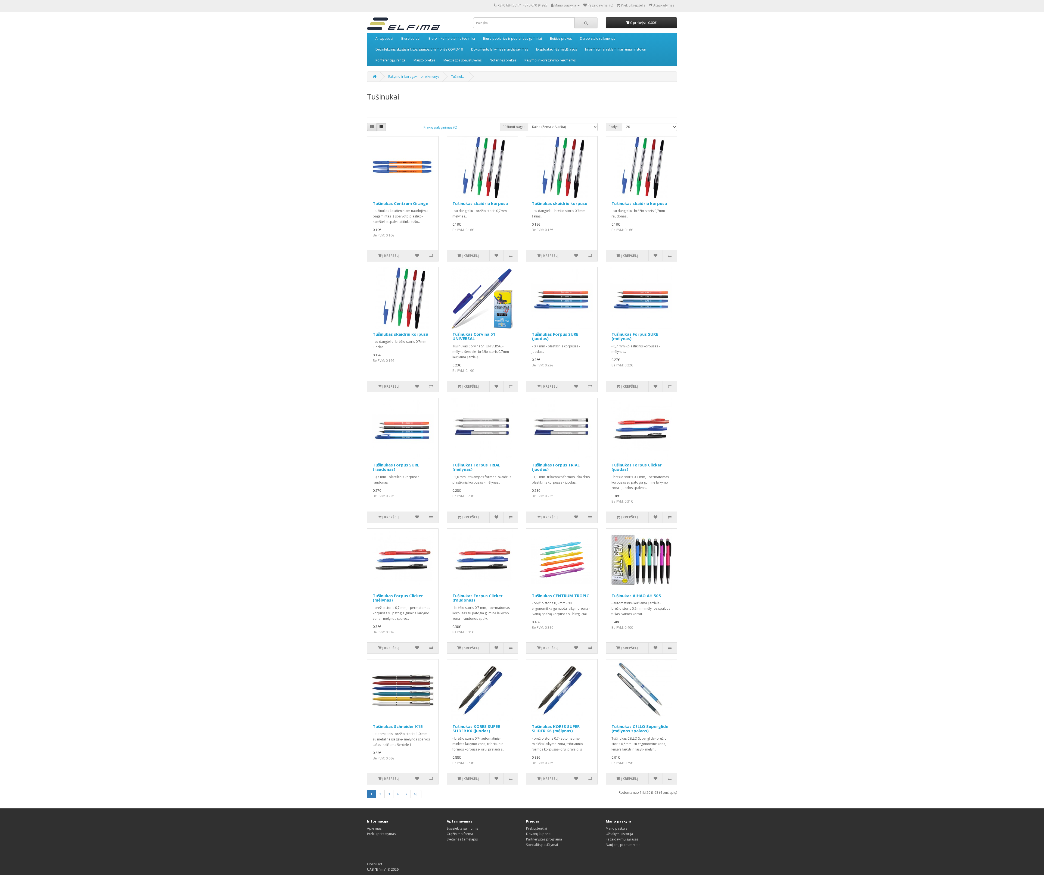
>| (416, 794)
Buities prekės (561, 38)
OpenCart (374, 864)
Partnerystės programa (544, 839)
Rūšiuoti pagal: (514, 126)
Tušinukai (458, 76)
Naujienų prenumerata (623, 844)
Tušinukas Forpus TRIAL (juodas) (556, 467)
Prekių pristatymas (381, 834)
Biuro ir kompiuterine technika (451, 38)
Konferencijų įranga (390, 60)
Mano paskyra (616, 828)
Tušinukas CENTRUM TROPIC (560, 595)
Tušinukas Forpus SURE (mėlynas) (634, 336)
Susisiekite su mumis (462, 828)
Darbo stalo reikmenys (597, 38)
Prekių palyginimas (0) (440, 127)
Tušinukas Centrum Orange (400, 203)
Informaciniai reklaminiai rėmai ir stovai (615, 49)
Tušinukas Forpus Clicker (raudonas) (477, 598)
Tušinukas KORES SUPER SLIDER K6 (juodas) (476, 729)
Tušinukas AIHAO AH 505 (636, 595)
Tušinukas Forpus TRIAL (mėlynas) (476, 467)
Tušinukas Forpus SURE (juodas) (555, 336)
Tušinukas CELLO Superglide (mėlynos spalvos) (639, 729)
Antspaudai (384, 38)
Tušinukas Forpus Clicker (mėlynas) (398, 598)
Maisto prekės (424, 60)
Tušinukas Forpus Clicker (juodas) (636, 467)
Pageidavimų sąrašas (622, 839)
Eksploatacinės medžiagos (556, 49)
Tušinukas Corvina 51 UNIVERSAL (473, 336)
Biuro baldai (410, 38)
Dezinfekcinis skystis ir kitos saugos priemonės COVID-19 (419, 49)
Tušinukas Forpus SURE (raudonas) (396, 467)
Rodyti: (614, 126)
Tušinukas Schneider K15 (398, 726)
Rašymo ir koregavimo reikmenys (550, 60)
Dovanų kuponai (538, 834)
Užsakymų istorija (619, 834)
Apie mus (374, 828)
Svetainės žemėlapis (462, 839)
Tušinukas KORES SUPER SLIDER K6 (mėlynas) (556, 729)
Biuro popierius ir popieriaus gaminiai (512, 38)
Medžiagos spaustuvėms (462, 60)
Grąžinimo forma (460, 834)
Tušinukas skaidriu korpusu (480, 203)
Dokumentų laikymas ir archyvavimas (499, 49)
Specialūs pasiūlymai (542, 844)
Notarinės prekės (503, 60)
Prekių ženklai (536, 828)
